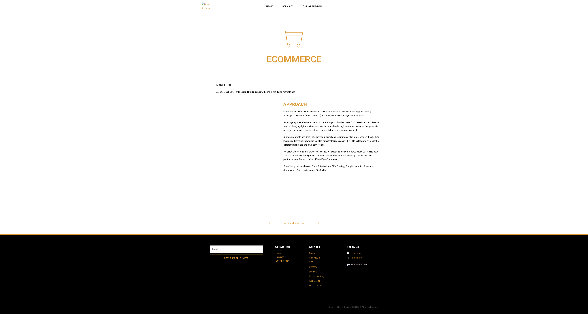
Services (314, 246)
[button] (294, 223)
